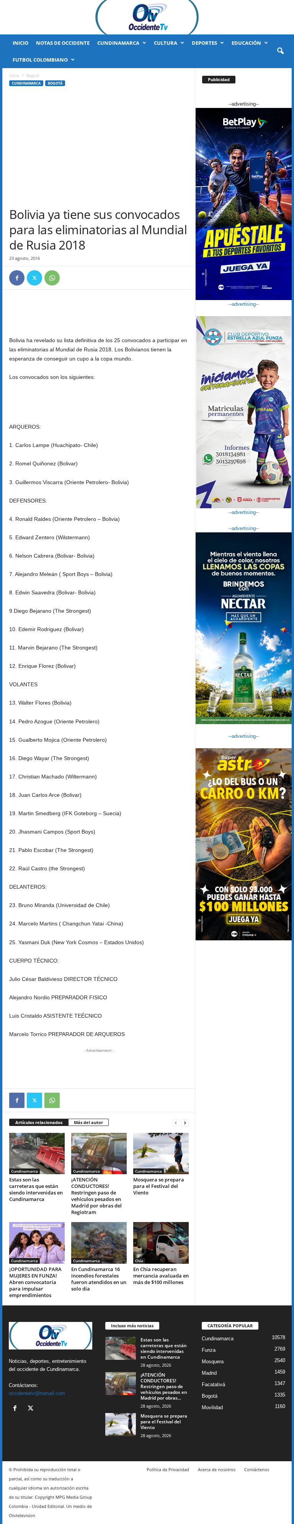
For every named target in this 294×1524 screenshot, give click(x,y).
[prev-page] (176, 1123)
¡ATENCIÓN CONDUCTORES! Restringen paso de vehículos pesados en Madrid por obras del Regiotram (96, 1196)
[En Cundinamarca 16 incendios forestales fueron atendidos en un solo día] (99, 1242)
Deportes (204, 42)
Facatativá (213, 1384)
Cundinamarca (118, 42)
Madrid (209, 1373)
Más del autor (88, 1122)
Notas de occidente (63, 42)
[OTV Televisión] (147, 17)
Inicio (20, 42)
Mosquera (213, 1361)
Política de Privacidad (168, 1469)
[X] (34, 278)
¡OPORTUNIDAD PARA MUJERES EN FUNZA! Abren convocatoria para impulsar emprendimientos (35, 1282)
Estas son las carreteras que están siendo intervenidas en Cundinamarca (36, 1189)
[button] (280, 51)
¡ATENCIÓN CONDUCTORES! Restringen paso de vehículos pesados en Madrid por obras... (163, 1386)
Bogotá (55, 83)
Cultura (165, 42)
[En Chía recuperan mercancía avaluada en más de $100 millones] (161, 1242)
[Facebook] (16, 278)
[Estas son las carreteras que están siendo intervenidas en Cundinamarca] (37, 1153)
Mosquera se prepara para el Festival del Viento (158, 1186)
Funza (209, 1350)
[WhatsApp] (52, 278)
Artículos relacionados (38, 1122)
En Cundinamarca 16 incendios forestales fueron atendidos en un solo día (98, 1279)
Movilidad (212, 1407)
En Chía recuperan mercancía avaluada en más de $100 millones (161, 1276)
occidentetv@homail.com (37, 1393)
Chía (139, 1260)
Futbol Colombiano (40, 59)
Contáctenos (256, 1469)
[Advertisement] (99, 149)
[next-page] (185, 1123)
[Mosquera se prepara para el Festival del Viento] (161, 1153)
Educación (246, 42)
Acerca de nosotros (216, 1469)
